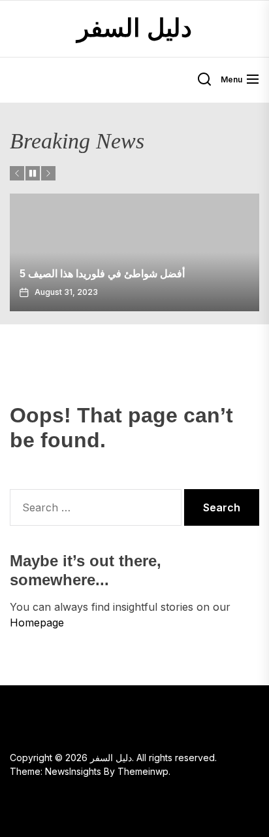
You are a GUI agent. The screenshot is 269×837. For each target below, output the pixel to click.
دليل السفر (134, 28)
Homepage (37, 622)
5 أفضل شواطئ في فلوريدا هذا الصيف (102, 273)
